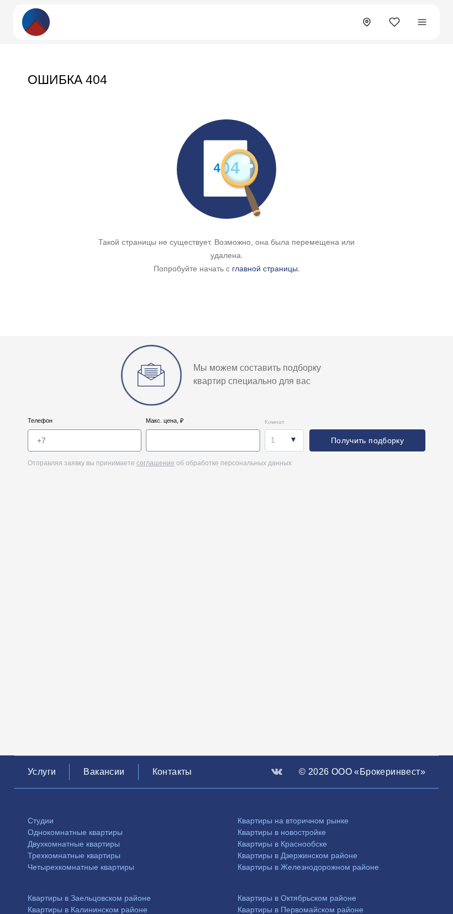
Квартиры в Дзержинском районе (297, 855)
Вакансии (103, 771)
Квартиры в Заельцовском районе (89, 898)
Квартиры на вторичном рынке (293, 820)
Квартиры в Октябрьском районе (297, 898)
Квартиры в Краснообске (282, 843)
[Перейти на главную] (36, 21)
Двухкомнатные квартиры (74, 843)
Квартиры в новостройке (282, 832)
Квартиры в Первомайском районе (301, 909)
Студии (41, 820)
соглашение (155, 463)
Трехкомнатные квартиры (74, 855)
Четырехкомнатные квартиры (81, 867)
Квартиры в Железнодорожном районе (308, 867)
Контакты (172, 771)
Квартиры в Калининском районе (88, 909)
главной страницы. (266, 268)
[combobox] (284, 440)
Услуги (42, 771)
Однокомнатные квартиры (75, 832)
